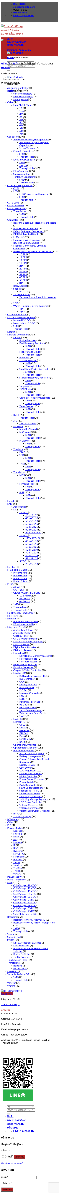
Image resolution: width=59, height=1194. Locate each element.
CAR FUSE (18, 589)
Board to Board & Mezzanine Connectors (34, 222)
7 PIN (22, 311)
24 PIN (23, 271)
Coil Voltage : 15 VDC (24, 890)
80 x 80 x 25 (31, 529)
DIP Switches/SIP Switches (27, 942)
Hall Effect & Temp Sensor (20, 612)
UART (22, 716)
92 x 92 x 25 (31, 558)
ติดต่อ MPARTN (15, 44)
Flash (22, 736)
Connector (12, 219)
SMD (22, 153)
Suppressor (25, 386)
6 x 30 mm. (24, 601)
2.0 (21, 113)
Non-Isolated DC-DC (24, 323)
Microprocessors (28, 661)
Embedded (19, 652)
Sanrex (16, 862)
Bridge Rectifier (27, 340)
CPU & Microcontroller (25, 638)
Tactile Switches (21, 956)
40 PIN (23, 277)
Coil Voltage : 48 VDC (24, 905)
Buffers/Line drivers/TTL (32, 675)
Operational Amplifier (24, 744)
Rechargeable (20, 99)
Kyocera (17, 850)
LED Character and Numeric (33, 193)
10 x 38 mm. (25, 595)
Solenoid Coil (14, 936)
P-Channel (24, 440)
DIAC (22, 452)
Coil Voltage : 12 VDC (24, 888)
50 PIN (23, 280)
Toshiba (17, 868)
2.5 (21, 116)
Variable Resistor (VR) (18, 974)
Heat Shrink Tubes (23, 105)
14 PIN (23, 259)
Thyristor (18, 449)
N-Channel (25, 432)
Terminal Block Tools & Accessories (37, 297)
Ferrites (11, 566)
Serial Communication (30, 710)
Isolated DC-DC (21, 320)
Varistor (11, 982)
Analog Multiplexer (23, 629)
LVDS (22, 698)
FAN (9, 503)
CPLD (22, 724)
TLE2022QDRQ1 (10, 1004)
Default (11, 331)
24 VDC (23, 535)
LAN (21, 695)
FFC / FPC (18, 237)
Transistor (18, 472)
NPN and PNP (26, 483)
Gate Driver (25, 767)
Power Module (15, 827)
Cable (10, 102)
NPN (22, 475)
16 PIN (23, 262)
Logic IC (17, 718)
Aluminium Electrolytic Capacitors (31, 139)
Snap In (23, 165)
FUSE (10, 584)
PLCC (22, 291)
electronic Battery (22, 93)
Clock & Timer (20, 635)
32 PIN (23, 274)
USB (15, 302)
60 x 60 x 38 (31, 549)
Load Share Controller (30, 773)
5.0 (21, 128)
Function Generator (23, 667)
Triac (22, 463)
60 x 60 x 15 (31, 523)
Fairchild (17, 833)
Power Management (23, 750)
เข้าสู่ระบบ (19, 1157)
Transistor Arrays (22, 816)
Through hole (26, 199)
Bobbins (17, 965)
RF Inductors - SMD (23, 624)
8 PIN (22, 282)
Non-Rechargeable (23, 96)
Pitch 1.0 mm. (20, 578)
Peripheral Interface (29, 701)
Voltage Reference (29, 807)
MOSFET (18, 426)
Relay (10, 882)
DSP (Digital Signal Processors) (35, 655)
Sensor (10, 934)
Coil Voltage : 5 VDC (24, 908)
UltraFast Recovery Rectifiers (34, 397)
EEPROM (24, 730)
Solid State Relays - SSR (25, 913)
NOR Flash (25, 738)
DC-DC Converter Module (21, 317)
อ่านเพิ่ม (5, 1009)
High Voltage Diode (29, 351)
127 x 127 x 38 (33, 538)
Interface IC (19, 673)
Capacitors (13, 136)
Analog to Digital (22, 632)
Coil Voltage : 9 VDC (24, 911)
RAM (22, 741)
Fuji (15, 839)
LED (15, 191)
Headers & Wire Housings (26, 239)
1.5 (21, 107)
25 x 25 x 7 (30, 515)
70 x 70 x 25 (31, 552)
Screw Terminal (27, 148)
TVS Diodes (25, 389)
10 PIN (23, 254)
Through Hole (26, 156)
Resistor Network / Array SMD (29, 919)
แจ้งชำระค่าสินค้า (16, 41)
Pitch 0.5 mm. (20, 572)
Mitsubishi (19, 856)
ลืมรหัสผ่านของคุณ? (12, 1163)
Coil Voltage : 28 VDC (24, 896)
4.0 (21, 125)
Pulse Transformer (16, 879)
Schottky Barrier (28, 360)
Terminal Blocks (21, 294)
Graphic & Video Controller (27, 670)
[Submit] (8, 70)
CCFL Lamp (13, 202)
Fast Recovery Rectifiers (32, 343)
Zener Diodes (26, 406)
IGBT (16, 414)
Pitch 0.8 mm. (20, 575)
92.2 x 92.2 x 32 (33, 532)
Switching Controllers (30, 796)
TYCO (16, 870)
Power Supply (14, 876)
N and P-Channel (28, 429)
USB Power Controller (31, 802)
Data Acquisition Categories (28, 641)
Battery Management (30, 756)
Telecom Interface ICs (30, 713)
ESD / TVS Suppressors (25, 664)
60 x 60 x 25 (31, 526)
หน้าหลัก (6, 63)
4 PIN (22, 308)
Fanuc (16, 836)
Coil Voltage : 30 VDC (24, 902)
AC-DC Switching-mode (31, 753)
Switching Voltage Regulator (34, 799)
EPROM (23, 733)
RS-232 (23, 704)
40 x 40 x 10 (31, 518)
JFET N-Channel (27, 423)
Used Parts (13, 971)
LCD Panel (12, 819)
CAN (22, 681)
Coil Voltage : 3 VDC (24, 899)
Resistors (12, 916)
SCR (21, 455)
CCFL (16, 188)
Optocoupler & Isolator (25, 747)
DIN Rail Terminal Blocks (26, 234)
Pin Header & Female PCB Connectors (33, 251)
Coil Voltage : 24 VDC (24, 893)
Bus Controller (26, 678)
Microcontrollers (28, 658)
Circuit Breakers (15, 205)
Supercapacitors (21, 173)
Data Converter (21, 644)
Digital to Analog (22, 650)
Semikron (18, 865)
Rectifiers (24, 357)
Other (10, 822)
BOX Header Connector (25, 228)
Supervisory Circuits (29, 793)
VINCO (17, 873)
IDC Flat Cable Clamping (26, 242)
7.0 (21, 133)
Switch (10, 939)
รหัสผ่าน (6, 1150)
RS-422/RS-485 (27, 707)
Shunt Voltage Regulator (31, 787)
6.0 (21, 130)
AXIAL (16, 586)
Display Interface (28, 684)
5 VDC (22, 561)
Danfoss (17, 830)
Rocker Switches (22, 954)
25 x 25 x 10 (31, 564)
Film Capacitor (21, 171)
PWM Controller (28, 784)
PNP (21, 492)
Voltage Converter (29, 804)
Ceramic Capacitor (23, 150)
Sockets (17, 288)
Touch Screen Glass (17, 959)
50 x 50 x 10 (31, 520)
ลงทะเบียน (7, 1189)
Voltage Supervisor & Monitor (34, 810)
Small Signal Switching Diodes (34, 368)
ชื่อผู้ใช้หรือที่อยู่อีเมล (13, 1144)
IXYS (15, 847)
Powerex (18, 859)
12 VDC (23, 512)
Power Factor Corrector (31, 779)
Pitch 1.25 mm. (21, 581)
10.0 (21, 110)
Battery (11, 90)
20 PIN (23, 268)
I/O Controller (26, 687)
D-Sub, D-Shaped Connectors (28, 231)
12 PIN (23, 257)
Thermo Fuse (20, 607)
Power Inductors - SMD (25, 621)
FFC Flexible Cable (17, 569)
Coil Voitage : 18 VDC (24, 885)
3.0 (21, 119)
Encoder (11, 500)
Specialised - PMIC (29, 790)
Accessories (19, 506)
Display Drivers (27, 764)
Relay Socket (20, 285)
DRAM (23, 727)
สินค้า (10, 38)
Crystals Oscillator (17, 314)
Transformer (13, 962)
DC (15, 509)
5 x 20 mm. (24, 598)
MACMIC (18, 853)
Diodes (17, 337)
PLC (9, 825)
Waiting (11, 985)
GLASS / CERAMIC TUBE (26, 592)
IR (14, 845)
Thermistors (19, 211)
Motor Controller (28, 776)
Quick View (7, 993)
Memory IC (19, 721)
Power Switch (26, 782)
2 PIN (22, 265)
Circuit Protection (16, 208)
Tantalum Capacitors (24, 176)
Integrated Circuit (16, 627)
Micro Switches (21, 945)
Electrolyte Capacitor (24, 159)
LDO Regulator (27, 770)
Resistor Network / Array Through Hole (34, 922)
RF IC (16, 813)
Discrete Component (18, 334)
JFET (16, 420)
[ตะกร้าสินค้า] (15, 77)
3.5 (21, 122)
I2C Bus (23, 690)
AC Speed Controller (18, 87)
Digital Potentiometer (24, 647)
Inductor (11, 618)
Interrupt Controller (29, 693)
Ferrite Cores (20, 968)
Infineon (17, 842)
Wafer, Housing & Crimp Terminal (30, 305)
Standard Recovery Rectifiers (34, 377)
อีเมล (4, 1176)
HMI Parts (12, 615)
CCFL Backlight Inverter (20, 185)
